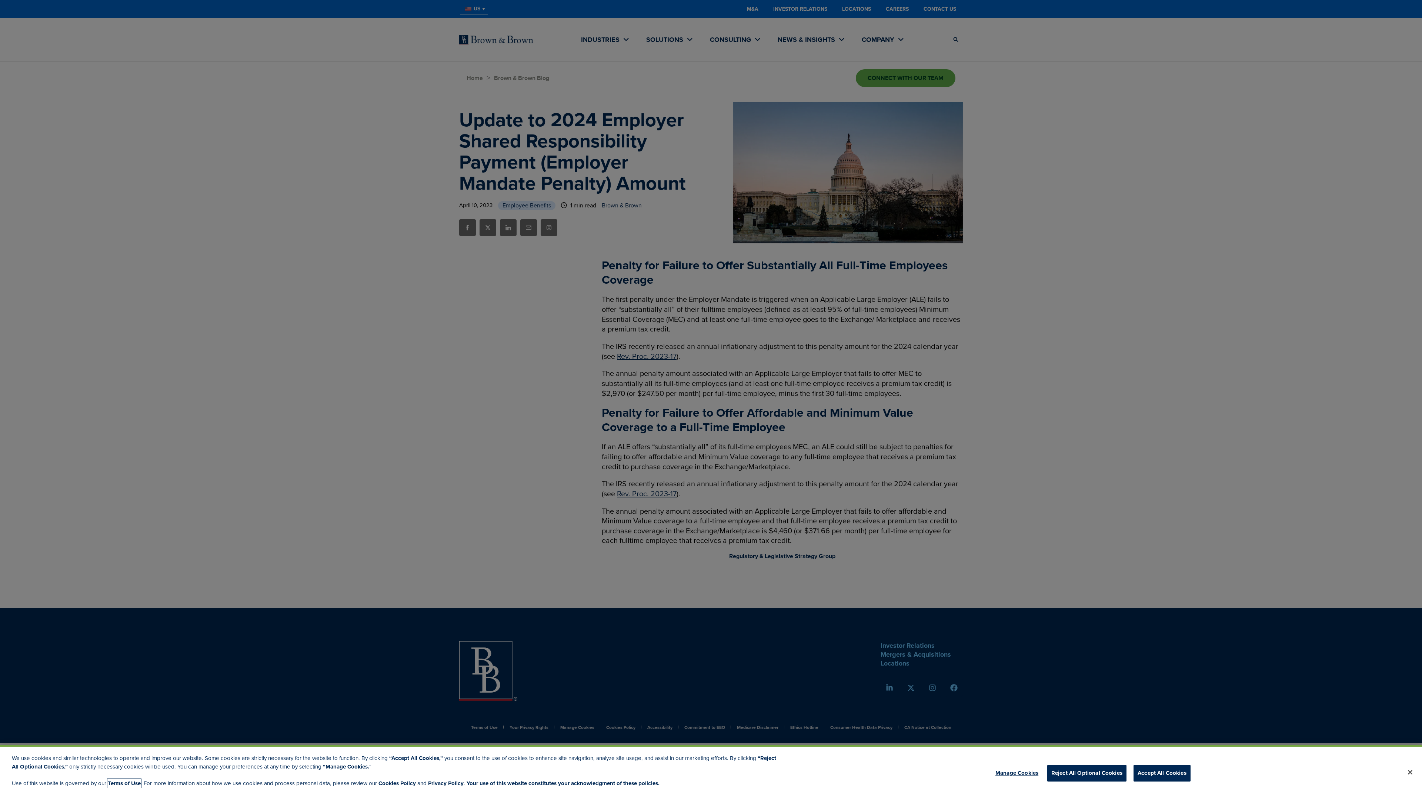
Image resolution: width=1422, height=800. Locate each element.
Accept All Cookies (1162, 773)
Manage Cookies (1016, 773)
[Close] (1410, 772)
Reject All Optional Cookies (1086, 773)
